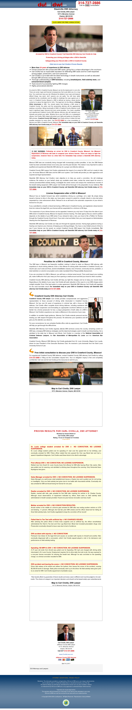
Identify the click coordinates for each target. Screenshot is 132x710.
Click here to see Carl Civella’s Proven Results (66, 64)
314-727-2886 (89, 2)
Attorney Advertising (60, 678)
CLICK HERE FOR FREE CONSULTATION (66, 22)
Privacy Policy (74, 678)
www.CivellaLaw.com (92, 117)
